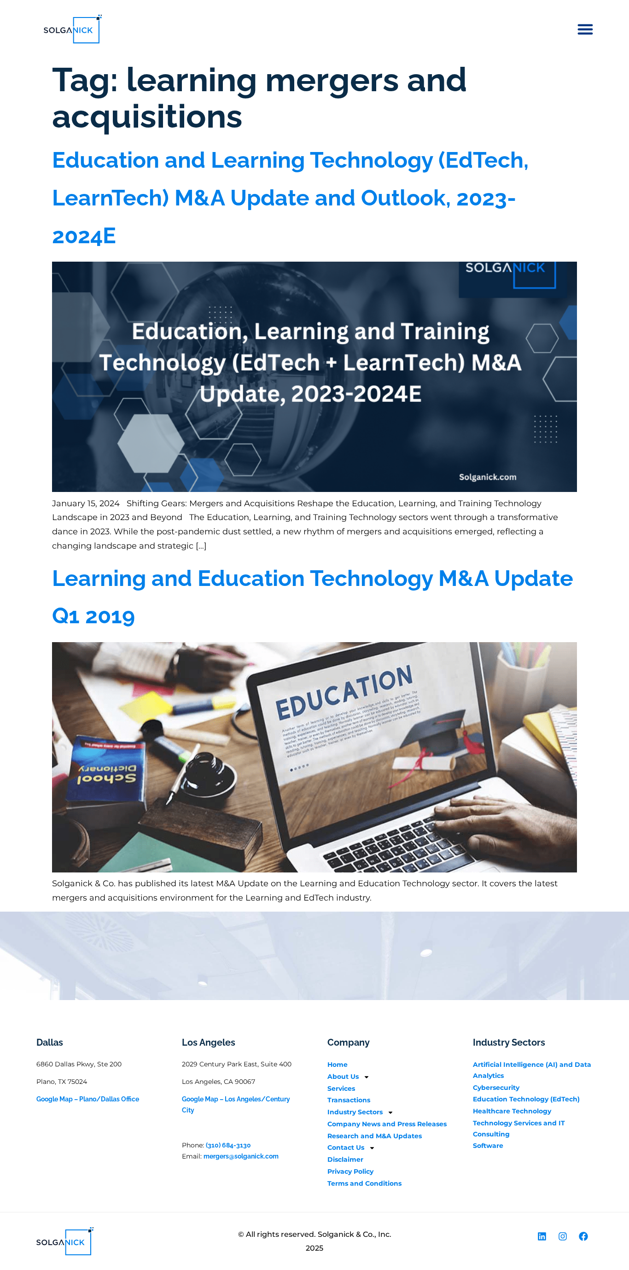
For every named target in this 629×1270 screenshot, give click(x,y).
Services (341, 1088)
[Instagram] (562, 1236)
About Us (343, 1076)
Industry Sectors (355, 1112)
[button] (585, 29)
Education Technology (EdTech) (526, 1099)
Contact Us (345, 1147)
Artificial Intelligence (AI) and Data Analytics (532, 1070)
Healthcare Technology (512, 1111)
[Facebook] (583, 1236)
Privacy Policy (350, 1171)
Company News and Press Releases (387, 1124)
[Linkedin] (542, 1236)
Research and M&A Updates (374, 1136)
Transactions (348, 1100)
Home (337, 1064)
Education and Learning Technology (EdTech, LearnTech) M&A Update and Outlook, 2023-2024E (290, 197)
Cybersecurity (496, 1087)
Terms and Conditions (364, 1183)
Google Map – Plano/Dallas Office (87, 1099)
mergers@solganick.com (241, 1156)
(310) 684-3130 (228, 1145)
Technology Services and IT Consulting (519, 1128)
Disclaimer (345, 1159)
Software (488, 1145)
